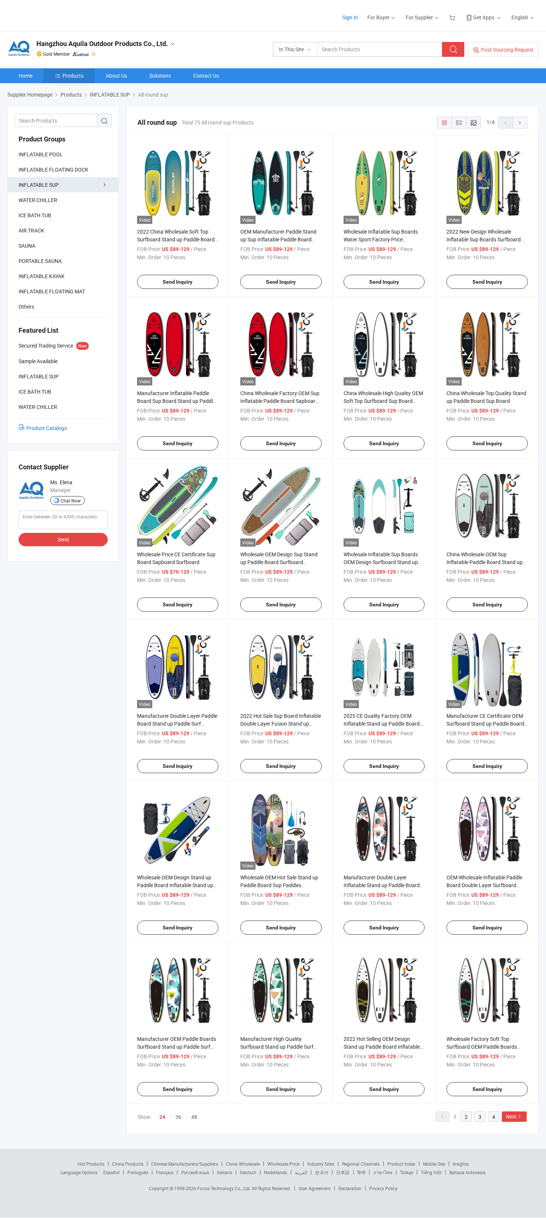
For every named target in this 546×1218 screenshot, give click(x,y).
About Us (116, 75)
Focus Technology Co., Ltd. (224, 1188)
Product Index (401, 1164)
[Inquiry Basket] (453, 17)
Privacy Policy (383, 1188)
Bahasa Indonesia (467, 1172)
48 (194, 1116)
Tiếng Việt (431, 1172)
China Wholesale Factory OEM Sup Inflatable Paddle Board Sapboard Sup (279, 401)
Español (111, 1172)
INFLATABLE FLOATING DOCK (53, 169)
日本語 (343, 1172)
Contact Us (206, 75)
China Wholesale (243, 1164)
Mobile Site (434, 1164)
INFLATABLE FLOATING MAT (52, 291)
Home (25, 75)
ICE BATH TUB (35, 215)
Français (164, 1172)
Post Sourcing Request (507, 49)
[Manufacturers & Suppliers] (55, 14)
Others (26, 306)
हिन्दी (361, 1172)
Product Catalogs (46, 427)
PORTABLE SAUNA (40, 260)
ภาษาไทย (382, 1172)
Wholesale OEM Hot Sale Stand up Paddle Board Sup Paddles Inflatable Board (279, 885)
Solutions (160, 75)
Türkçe (406, 1172)
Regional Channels (361, 1164)
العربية (301, 1172)
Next (511, 1116)
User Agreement (315, 1188)
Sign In (350, 17)
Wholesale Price (283, 1164)
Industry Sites (320, 1164)
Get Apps (483, 17)
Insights (461, 1164)
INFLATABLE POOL (41, 154)
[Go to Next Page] (520, 122)
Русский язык (195, 1172)
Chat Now (71, 501)
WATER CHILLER (38, 199)
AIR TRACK (31, 230)
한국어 (321, 1172)
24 (162, 1117)
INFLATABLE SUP (39, 184)
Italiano (224, 1172)
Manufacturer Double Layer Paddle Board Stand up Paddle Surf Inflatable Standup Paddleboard (177, 723)
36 (178, 1116)
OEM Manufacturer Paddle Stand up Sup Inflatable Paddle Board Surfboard (278, 239)
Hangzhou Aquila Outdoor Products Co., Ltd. (102, 44)
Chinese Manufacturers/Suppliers (184, 1164)
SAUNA (27, 245)
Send (63, 539)
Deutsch (248, 1172)
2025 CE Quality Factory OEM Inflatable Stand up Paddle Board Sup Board (382, 723)
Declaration (349, 1188)
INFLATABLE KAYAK (42, 276)
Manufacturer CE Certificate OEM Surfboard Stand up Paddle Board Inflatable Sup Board (485, 723)
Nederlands (275, 1172)
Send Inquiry (177, 282)
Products (73, 75)
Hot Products (91, 1164)
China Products (127, 1164)
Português (137, 1172)
